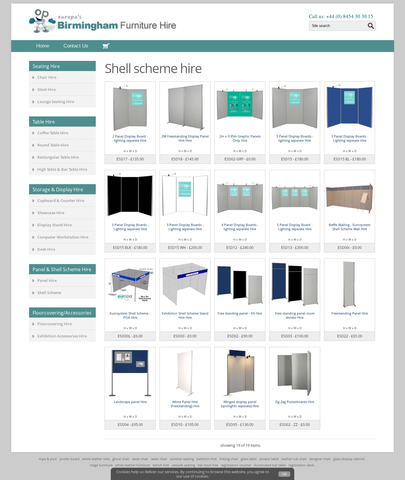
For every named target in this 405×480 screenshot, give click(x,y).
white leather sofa (96, 459)
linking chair (228, 459)
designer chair (320, 459)
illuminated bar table (270, 465)
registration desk (301, 465)
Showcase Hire (50, 212)
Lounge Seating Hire (55, 101)
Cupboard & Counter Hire (60, 200)
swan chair (140, 459)
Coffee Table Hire (52, 132)
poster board (69, 459)
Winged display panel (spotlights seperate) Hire (240, 404)
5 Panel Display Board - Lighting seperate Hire (294, 226)
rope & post (48, 459)
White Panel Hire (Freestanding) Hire (185, 404)
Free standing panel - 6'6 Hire (240, 313)
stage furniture (101, 465)
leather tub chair (294, 459)
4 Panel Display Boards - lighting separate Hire (240, 226)
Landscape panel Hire (130, 402)
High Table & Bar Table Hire (62, 169)
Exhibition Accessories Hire (62, 336)
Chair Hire (46, 77)
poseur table (269, 459)
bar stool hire (208, 465)
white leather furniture (132, 465)
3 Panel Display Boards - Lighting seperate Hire (349, 138)
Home (42, 46)
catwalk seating (183, 465)
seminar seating (182, 459)
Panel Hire (47, 280)
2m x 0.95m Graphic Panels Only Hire (240, 138)
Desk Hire (46, 249)
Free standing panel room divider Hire (295, 315)
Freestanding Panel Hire (349, 313)
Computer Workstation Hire (62, 237)
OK (284, 474)
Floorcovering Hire (54, 323)
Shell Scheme (49, 292)
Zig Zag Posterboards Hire (294, 402)
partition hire (207, 459)
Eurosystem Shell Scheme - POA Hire (130, 315)
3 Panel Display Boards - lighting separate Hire (294, 138)
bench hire (161, 465)
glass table (249, 459)
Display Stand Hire (54, 225)
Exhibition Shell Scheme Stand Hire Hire (185, 315)
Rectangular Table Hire (58, 157)
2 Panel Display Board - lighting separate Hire (130, 138)
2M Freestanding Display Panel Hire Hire (185, 138)
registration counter (236, 465)
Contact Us (75, 46)
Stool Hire (46, 89)
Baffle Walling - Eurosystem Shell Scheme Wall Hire (349, 226)
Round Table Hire (52, 145)
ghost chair (120, 459)
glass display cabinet (349, 459)
